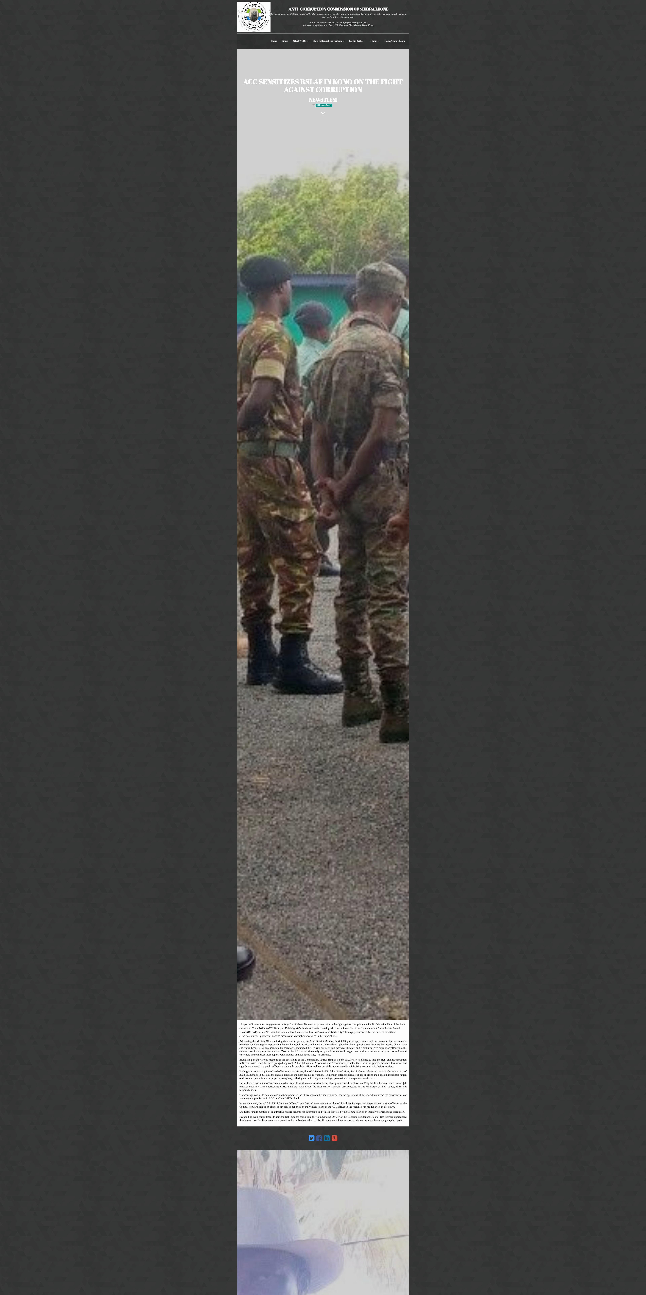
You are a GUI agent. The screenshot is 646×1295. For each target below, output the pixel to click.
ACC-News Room (324, 105)
